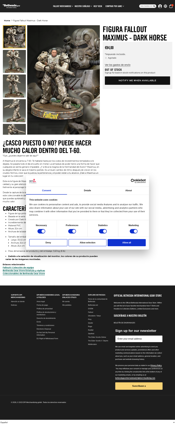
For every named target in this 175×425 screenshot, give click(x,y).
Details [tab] (87, 190)
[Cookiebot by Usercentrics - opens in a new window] (134, 181)
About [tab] (128, 190)
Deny (48, 242)
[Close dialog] (114, 162)
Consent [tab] (46, 190)
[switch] (72, 231)
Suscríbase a (87, 258)
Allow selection (87, 242)
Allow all (126, 242)
